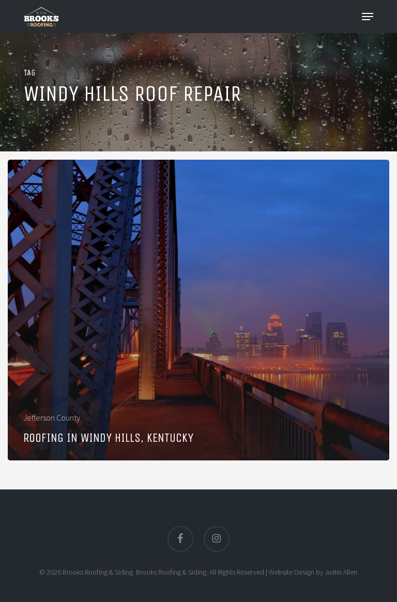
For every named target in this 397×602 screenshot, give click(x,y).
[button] (367, 16)
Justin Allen (341, 572)
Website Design (291, 572)
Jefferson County (51, 417)
